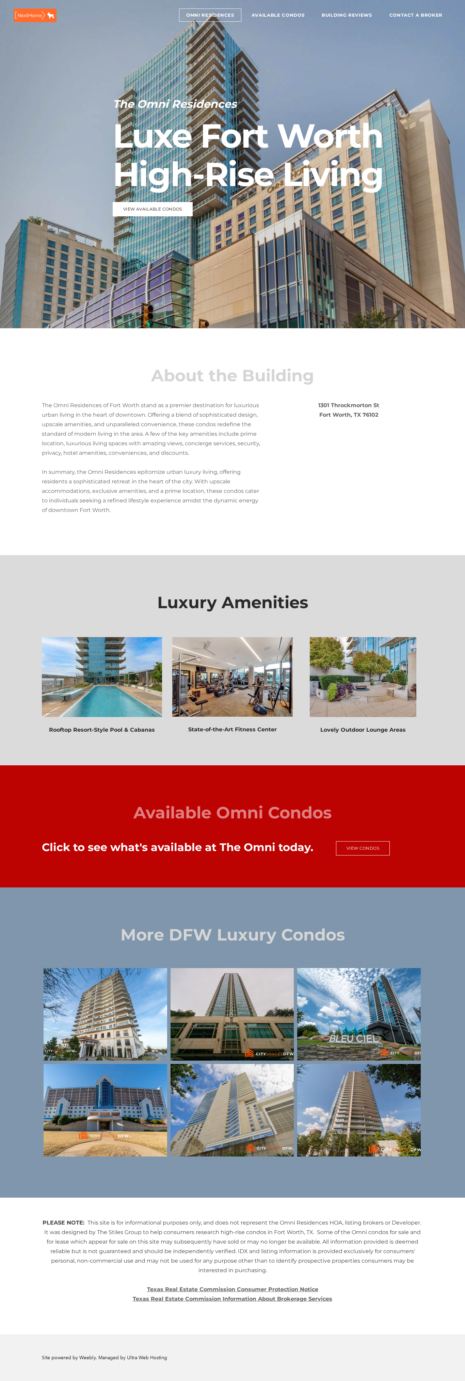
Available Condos (278, 15)
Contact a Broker (416, 15)
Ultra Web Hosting (147, 1358)
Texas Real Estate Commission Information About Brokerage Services (232, 1299)
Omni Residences (210, 15)
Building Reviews (347, 15)
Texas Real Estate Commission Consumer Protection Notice (232, 1289)
